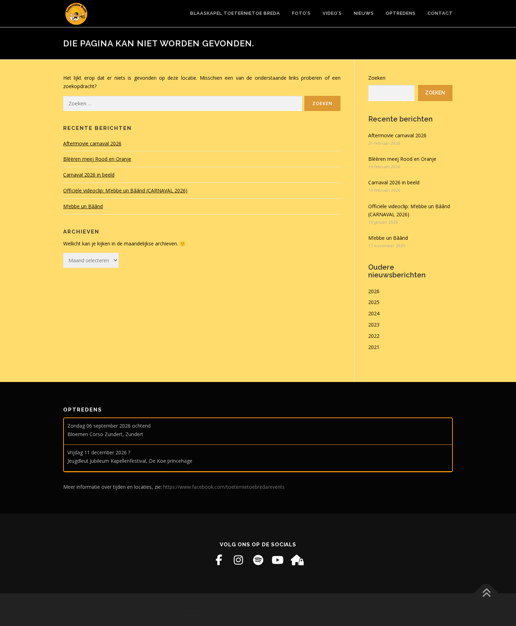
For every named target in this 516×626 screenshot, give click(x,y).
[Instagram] (238, 560)
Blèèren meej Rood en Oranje (97, 159)
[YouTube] (277, 560)
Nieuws (364, 13)
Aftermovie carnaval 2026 (92, 143)
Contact (440, 13)
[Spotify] (258, 560)
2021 (373, 347)
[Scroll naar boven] (486, 593)
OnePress (290, 609)
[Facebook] (218, 560)
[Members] (297, 560)
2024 (373, 313)
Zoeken (376, 77)
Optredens (401, 13)
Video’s (332, 13)
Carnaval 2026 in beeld (88, 174)
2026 (373, 291)
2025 (373, 302)
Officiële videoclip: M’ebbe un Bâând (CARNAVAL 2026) (125, 190)
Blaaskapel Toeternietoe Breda (235, 13)
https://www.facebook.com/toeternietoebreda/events (224, 486)
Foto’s (301, 13)
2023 (373, 324)
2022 (373, 335)
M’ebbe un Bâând (83, 206)
